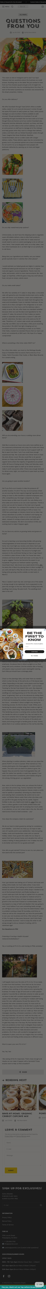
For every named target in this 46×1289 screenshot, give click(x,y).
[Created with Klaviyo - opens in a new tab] (23, 659)
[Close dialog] (44, 630)
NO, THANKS (34, 655)
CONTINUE (34, 651)
